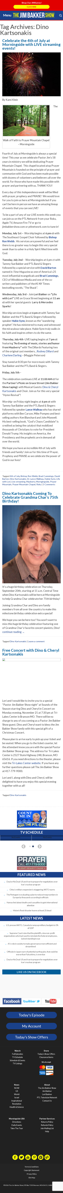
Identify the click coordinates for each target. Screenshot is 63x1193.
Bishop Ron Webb (29, 476)
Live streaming (18, 481)
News (16, 1085)
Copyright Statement (31, 1170)
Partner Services (47, 1119)
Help (47, 1131)
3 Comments (49, 484)
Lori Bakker (47, 1094)
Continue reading (13, 631)
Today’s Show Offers (46, 1054)
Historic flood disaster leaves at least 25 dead (32, 910)
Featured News (31, 875)
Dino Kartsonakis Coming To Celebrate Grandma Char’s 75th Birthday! (30, 497)
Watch (17, 1051)
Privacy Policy (32, 1174)
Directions (16, 1122)
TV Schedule (17, 1057)
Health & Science (17, 1107)
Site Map (31, 1178)
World (16, 1094)
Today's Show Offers (31, 1037)
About (47, 1085)
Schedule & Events (17, 1060)
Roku (38, 484)
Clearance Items (46, 1057)
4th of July (15, 476)
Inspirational (16, 1101)
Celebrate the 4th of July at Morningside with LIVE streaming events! (31, 44)
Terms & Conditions (32, 1167)
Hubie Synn (18, 320)
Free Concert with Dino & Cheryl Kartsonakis (30, 652)
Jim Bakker (34, 15)
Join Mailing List (47, 1128)
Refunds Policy (47, 1125)
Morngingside (42, 481)
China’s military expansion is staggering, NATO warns (32, 889)
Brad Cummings (46, 476)
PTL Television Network (47, 1097)
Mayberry (30, 481)
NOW (16, 1088)
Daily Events (16, 1125)
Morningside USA (17, 1119)
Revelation (16, 1104)
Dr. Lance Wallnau (35, 479)
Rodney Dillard (45, 351)
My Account (31, 1026)
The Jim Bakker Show (47, 1088)
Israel (16, 1097)
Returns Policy (47, 1122)
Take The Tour (16, 1128)
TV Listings (17, 1063)
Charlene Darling (12, 355)
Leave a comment (36, 641)
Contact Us (47, 1101)
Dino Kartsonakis (18, 479)
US (17, 1091)
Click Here (31, 7)
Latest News (31, 918)
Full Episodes (17, 1054)
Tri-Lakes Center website (26, 763)
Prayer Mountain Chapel (23, 484)
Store (46, 1051)
